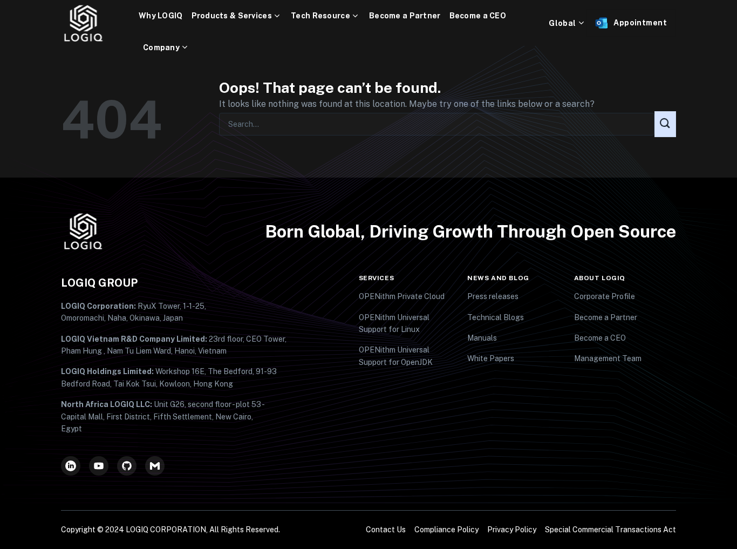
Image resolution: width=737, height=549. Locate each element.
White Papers (490, 358)
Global (562, 23)
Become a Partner (404, 15)
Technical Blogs (495, 317)
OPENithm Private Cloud (402, 296)
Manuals (482, 338)
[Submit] (665, 124)
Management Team (608, 358)
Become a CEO (477, 15)
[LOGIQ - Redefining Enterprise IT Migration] (100, 23)
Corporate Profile (604, 296)
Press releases (492, 296)
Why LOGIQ (161, 15)
